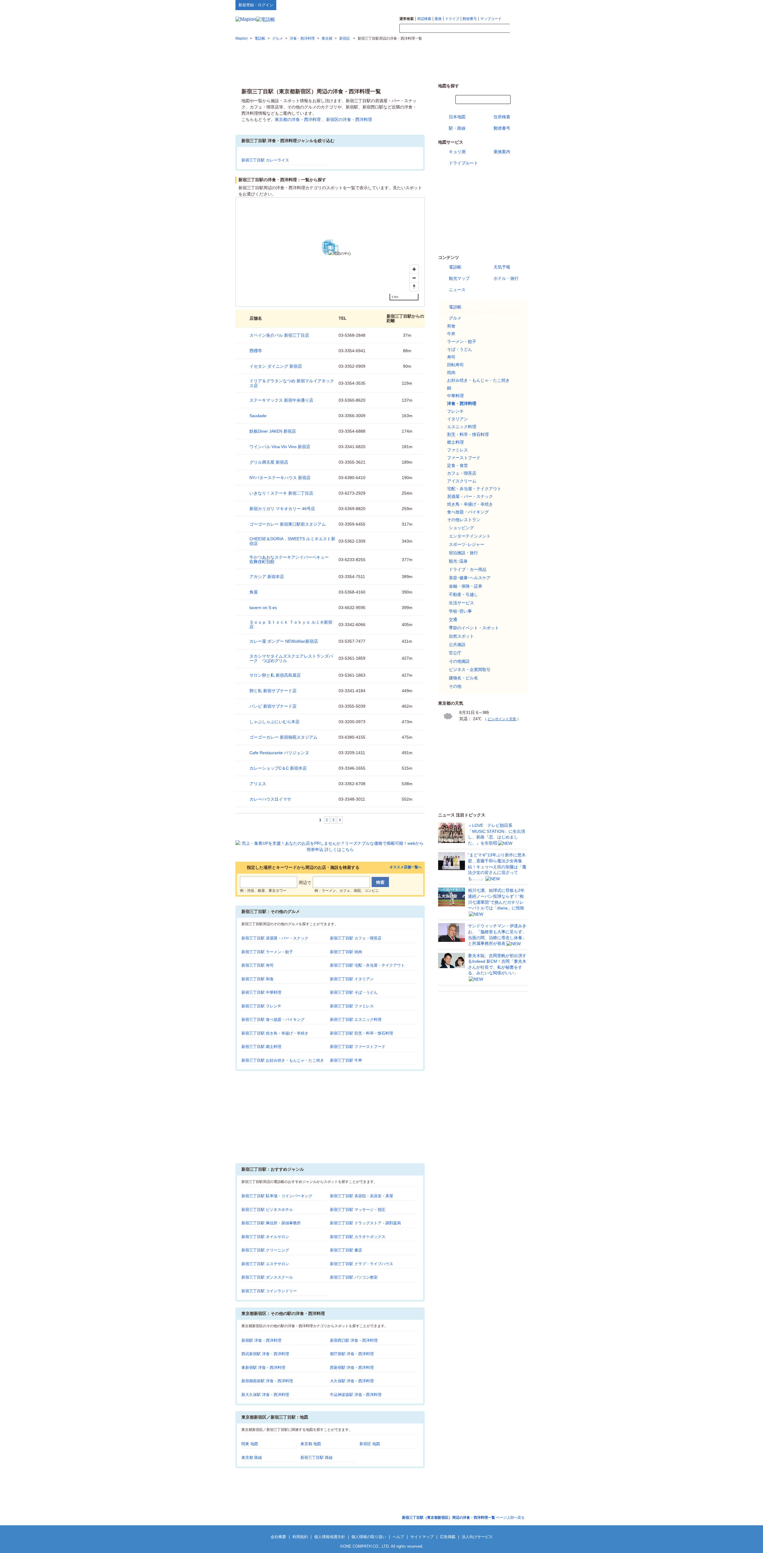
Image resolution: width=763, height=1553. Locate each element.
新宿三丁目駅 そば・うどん (354, 992)
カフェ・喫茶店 (461, 473)
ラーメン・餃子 (461, 341)
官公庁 (455, 652)
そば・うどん (459, 349)
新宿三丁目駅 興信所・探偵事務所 (271, 1223)
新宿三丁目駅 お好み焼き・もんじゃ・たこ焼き (282, 1060)
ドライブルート (463, 163)
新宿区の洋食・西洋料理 (349, 119)
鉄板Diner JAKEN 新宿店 (272, 431)
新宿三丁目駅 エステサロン (265, 1264)
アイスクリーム (461, 481)
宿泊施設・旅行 (463, 552)
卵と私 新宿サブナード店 (273, 690)
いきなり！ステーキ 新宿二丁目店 (281, 493)
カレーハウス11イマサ (270, 799)
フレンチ (455, 411)
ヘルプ (499, 5)
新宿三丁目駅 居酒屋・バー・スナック (274, 938)
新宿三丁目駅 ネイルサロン (265, 1236)
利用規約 (300, 1537)
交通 (453, 619)
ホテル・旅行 (506, 278)
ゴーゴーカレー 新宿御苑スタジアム (283, 737)
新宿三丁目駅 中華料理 (261, 992)
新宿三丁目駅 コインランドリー (269, 1291)
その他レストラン (463, 519)
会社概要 (278, 1537)
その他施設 (459, 661)
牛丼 (451, 333)
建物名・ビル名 (463, 677)
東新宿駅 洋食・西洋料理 (263, 1367)
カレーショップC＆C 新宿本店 (278, 768)
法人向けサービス (477, 1537)
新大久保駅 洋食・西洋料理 (265, 1394)
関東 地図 (249, 1444)
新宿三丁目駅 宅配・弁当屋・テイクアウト (367, 965)
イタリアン (457, 419)
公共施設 (457, 644)
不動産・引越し (463, 594)
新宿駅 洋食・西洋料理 (261, 1340)
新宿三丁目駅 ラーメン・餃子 (267, 952)
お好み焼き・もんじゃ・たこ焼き (478, 380)
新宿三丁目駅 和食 (257, 979)
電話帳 (455, 267)
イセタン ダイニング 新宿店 (275, 366)
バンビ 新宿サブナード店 (273, 706)
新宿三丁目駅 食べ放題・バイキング (273, 1019)
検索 (518, 28)
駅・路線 (457, 128)
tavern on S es (263, 607)
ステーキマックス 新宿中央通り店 (281, 400)
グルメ (455, 318)
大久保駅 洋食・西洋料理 (352, 1381)
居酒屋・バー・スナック (470, 496)
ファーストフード (463, 457)
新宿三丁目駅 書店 (346, 1250)
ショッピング (461, 527)
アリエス (257, 783)
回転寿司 (455, 364)
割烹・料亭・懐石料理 (468, 434)
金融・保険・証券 (465, 586)
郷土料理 (455, 442)
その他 (455, 686)
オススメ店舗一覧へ (406, 867)
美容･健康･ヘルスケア (470, 577)
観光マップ (459, 278)
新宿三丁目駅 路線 (316, 1457)
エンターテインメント (470, 536)
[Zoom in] (414, 269)
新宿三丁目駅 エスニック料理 (356, 1019)
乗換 (438, 19)
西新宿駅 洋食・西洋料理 (352, 1367)
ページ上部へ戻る (463, 1517)
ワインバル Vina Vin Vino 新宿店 (279, 446)
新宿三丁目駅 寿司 (257, 965)
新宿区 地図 (369, 1444)
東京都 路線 (251, 1457)
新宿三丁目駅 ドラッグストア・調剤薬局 (365, 1223)
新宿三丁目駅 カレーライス (265, 160)
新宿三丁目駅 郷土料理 (261, 1046)
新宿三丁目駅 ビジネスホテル (267, 1209)
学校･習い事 (460, 611)
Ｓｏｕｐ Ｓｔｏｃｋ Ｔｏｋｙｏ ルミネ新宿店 (290, 624)
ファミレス (457, 450)
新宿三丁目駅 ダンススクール (267, 1277)
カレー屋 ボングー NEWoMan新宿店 (283, 641)
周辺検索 (424, 19)
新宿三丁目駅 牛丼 (346, 1060)
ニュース (457, 289)
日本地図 (457, 116)
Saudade (257, 415)
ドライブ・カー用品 (467, 569)
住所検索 (502, 116)
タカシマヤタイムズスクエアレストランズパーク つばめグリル (291, 658)
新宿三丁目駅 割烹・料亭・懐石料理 (361, 1033)
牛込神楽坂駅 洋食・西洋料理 (356, 1394)
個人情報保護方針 (329, 1537)
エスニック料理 (461, 426)
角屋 (253, 592)
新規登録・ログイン (255, 5)
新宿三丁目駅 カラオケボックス (357, 1236)
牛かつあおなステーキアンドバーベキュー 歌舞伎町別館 (291, 559)
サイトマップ (518, 5)
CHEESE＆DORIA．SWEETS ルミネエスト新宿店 (292, 541)
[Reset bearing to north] (414, 286)
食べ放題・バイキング (468, 512)
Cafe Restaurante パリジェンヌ (279, 752)
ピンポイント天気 (502, 719)
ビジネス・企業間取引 (470, 669)
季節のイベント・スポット (474, 627)
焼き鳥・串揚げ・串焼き (470, 504)
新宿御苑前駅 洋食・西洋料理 (267, 1381)
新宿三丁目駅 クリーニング (265, 1250)
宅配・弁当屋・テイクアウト (474, 488)
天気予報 (502, 267)
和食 (451, 326)
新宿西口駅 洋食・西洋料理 (354, 1340)
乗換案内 (502, 151)
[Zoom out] (414, 278)
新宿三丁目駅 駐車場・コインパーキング (276, 1196)
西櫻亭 (255, 350)
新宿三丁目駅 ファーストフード (357, 1046)
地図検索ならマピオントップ (469, 5)
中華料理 (455, 395)
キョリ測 (457, 151)
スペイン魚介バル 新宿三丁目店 (279, 335)
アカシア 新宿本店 (266, 576)
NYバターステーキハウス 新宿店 (280, 477)
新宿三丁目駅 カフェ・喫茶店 (356, 938)
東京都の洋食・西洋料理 (298, 119)
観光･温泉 (458, 561)
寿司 (451, 357)
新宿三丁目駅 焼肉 (346, 952)
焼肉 (451, 372)
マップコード (491, 19)
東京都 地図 (310, 1444)
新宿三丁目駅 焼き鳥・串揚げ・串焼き (274, 1033)
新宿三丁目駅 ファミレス (352, 1006)
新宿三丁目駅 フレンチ (261, 1006)
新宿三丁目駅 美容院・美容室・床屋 (361, 1196)
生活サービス (461, 602)
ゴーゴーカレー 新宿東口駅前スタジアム (287, 524)
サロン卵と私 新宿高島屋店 (275, 675)
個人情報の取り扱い (368, 1537)
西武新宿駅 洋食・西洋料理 (265, 1354)
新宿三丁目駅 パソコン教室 (354, 1277)
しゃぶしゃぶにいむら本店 (274, 721)
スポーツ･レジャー (466, 544)
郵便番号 (470, 19)
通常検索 (406, 19)
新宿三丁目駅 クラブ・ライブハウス (361, 1264)
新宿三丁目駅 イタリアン (352, 979)
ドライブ (452, 19)
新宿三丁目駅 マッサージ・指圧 (357, 1209)
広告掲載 (447, 1537)
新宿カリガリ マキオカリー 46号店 (282, 508)
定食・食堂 (457, 465)
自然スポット (461, 636)
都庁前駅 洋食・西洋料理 (352, 1354)
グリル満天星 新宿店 (268, 462)
